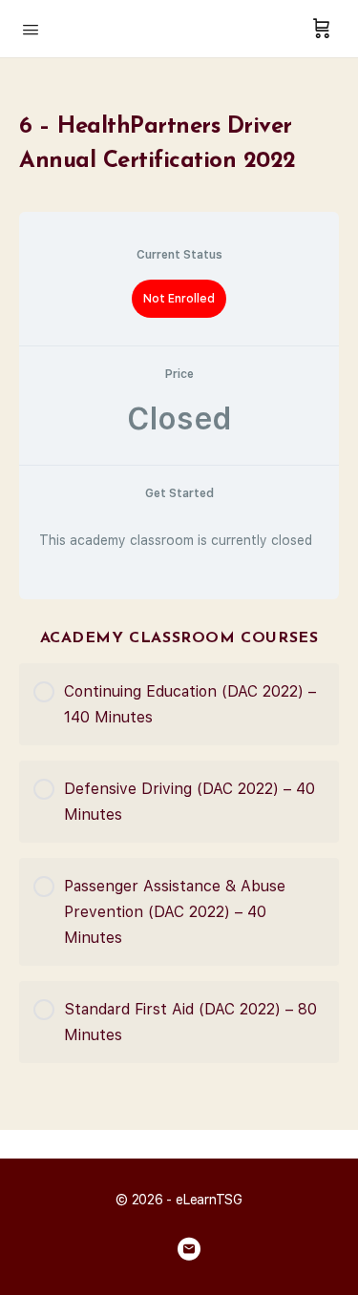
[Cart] (321, 28)
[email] (189, 1249)
